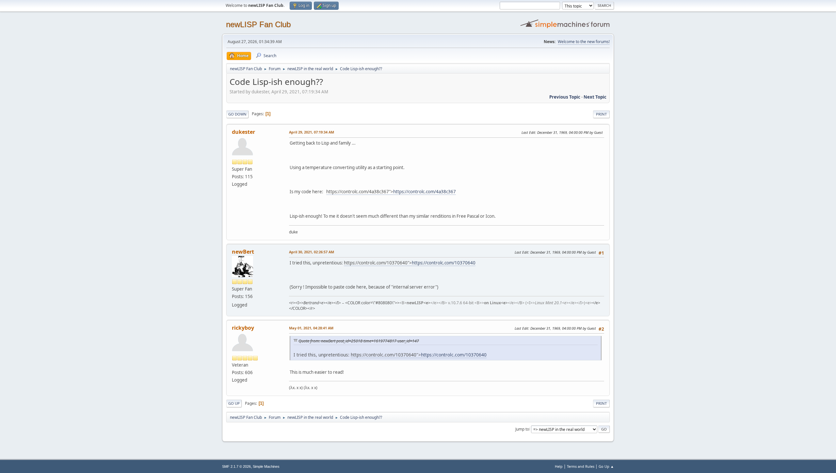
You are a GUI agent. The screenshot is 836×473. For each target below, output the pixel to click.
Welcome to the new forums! (584, 41)
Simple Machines (266, 466)
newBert (243, 251)
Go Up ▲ (606, 466)
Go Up (234, 403)
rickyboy (243, 327)
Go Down (237, 114)
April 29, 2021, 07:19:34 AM (311, 132)
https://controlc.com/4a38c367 (424, 192)
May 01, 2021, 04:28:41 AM (311, 327)
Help (559, 466)
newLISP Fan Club (258, 24)
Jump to (522, 429)
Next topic (595, 97)
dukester (243, 131)
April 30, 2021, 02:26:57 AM (311, 251)
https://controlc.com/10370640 (443, 263)
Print (601, 114)
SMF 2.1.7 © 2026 (236, 466)
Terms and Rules (580, 466)
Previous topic (564, 97)
